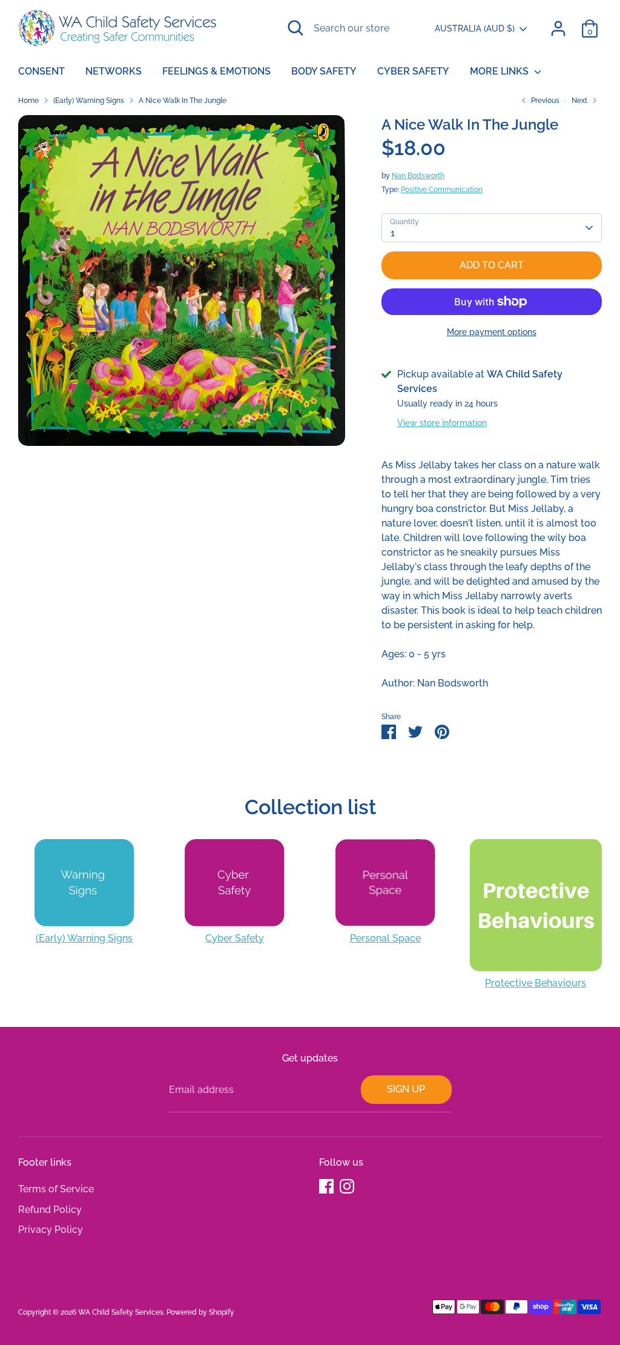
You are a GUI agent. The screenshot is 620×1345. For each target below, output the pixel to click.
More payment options (491, 332)
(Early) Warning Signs (88, 100)
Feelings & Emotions (216, 71)
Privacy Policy (50, 1229)
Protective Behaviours (535, 983)
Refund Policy (50, 1209)
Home (28, 100)
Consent (41, 71)
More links (500, 71)
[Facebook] (326, 1186)
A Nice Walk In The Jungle (182, 100)
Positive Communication (442, 189)
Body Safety (324, 71)
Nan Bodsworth (418, 175)
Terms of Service (56, 1189)
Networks (113, 71)
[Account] (558, 28)
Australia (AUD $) (475, 28)
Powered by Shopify (200, 1312)
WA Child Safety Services (120, 1312)
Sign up (406, 1089)
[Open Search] (295, 28)
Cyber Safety (413, 71)
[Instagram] (347, 1186)
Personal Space (385, 938)
